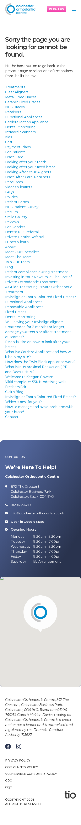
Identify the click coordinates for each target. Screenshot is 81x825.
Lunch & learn (17, 242)
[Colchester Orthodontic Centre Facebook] (8, 746)
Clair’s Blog (14, 392)
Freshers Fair (15, 387)
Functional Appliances (23, 117)
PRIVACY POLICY (17, 760)
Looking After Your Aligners (28, 172)
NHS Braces (15, 107)
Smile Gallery (16, 217)
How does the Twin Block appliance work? (40, 362)
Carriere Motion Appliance (26, 122)
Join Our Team (17, 262)
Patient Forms (17, 202)
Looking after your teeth (25, 162)
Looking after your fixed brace (30, 167)
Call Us (58, 9)
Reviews (12, 222)
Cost (8, 142)
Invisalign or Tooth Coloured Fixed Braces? (40, 297)
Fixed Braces (15, 312)
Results (11, 212)
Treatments (15, 87)
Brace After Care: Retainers (27, 177)
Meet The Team (18, 257)
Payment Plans (18, 147)
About (10, 247)
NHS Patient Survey (21, 207)
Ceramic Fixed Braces (22, 102)
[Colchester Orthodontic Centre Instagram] (18, 746)
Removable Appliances (24, 307)
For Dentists (15, 227)
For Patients (15, 152)
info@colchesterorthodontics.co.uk (37, 513)
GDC (8, 780)
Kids (8, 137)
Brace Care (14, 157)
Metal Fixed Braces (20, 97)
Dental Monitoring (20, 127)
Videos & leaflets (18, 187)
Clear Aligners (16, 92)
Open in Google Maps (27, 522)
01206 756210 (21, 505)
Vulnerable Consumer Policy (31, 774)
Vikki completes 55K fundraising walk (35, 382)
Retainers (13, 112)
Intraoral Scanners (20, 132)
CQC (8, 787)
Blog (9, 267)
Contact (11, 417)
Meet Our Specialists (22, 252)
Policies (11, 197)
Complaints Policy (21, 767)
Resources (14, 182)
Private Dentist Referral (24, 237)
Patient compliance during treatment (36, 272)
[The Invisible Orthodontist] (70, 794)
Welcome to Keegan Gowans (29, 377)
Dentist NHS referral (22, 232)
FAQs (9, 192)
